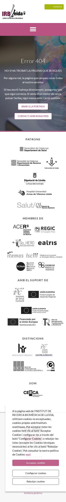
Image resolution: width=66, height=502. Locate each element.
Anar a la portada (33, 106)
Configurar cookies (35, 473)
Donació (57, 7)
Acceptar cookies (35, 462)
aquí (28, 454)
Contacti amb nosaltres (33, 116)
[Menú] (33, 29)
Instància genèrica (33, 493)
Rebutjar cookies (36, 481)
